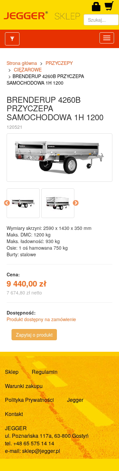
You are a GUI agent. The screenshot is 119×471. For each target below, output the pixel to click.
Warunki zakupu (24, 386)
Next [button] (75, 203)
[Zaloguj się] (96, 7)
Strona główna (22, 63)
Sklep (12, 371)
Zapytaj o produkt (34, 334)
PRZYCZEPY (59, 63)
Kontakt (14, 414)
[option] (24, 203)
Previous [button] (7, 203)
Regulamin (45, 371)
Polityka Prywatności (29, 399)
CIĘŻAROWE (28, 69)
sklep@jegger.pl (41, 451)
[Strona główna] (42, 15)
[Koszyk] (109, 8)
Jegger (75, 399)
